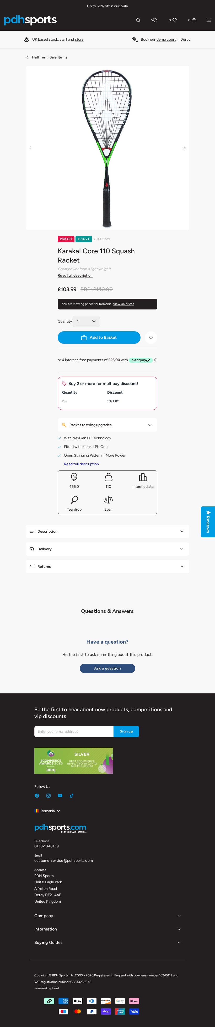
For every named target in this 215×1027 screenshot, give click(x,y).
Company (43, 915)
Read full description (75, 275)
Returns (44, 566)
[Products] (209, 20)
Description (47, 531)
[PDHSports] (30, 20)
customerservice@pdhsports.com (63, 860)
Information (45, 929)
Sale (124, 6)
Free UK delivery (158, 39)
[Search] (138, 20)
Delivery (44, 549)
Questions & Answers (107, 611)
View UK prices (123, 304)
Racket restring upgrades (90, 425)
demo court (67, 39)
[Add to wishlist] (151, 337)
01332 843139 (46, 846)
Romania (48, 811)
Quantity (65, 321)
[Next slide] (184, 147)
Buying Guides (48, 942)
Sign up (126, 731)
